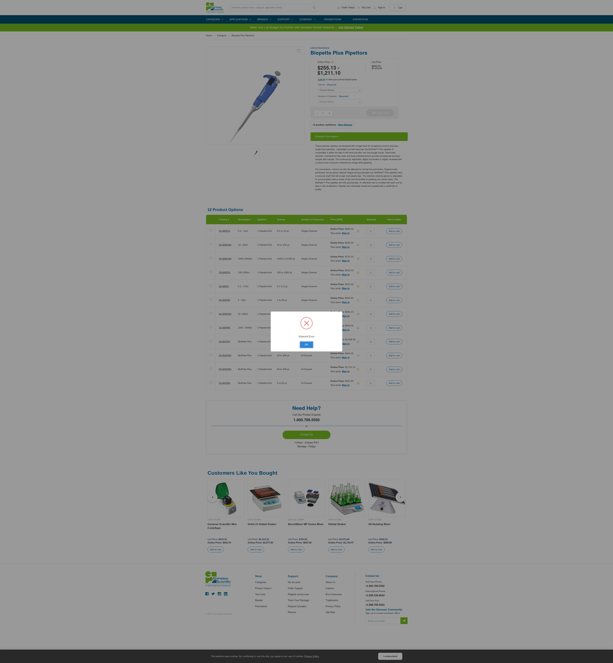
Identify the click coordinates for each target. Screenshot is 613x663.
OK (306, 344)
